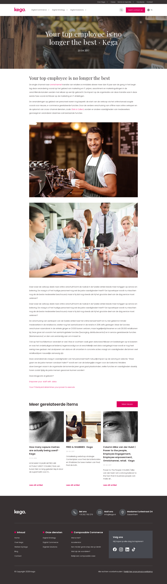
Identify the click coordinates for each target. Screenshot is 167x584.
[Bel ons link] (74, 515)
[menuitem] (102, 2)
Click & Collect (77, 109)
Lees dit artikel (36, 485)
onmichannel (56, 84)
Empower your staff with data (42, 381)
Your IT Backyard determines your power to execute (52, 387)
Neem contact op (135, 10)
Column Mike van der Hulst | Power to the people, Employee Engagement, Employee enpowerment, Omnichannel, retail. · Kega (119, 453)
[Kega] (20, 11)
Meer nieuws (127, 404)
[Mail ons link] (99, 515)
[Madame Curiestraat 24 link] (122, 515)
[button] (102, 2)
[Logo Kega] (20, 517)
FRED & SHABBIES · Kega (79, 447)
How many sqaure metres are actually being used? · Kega (44, 450)
